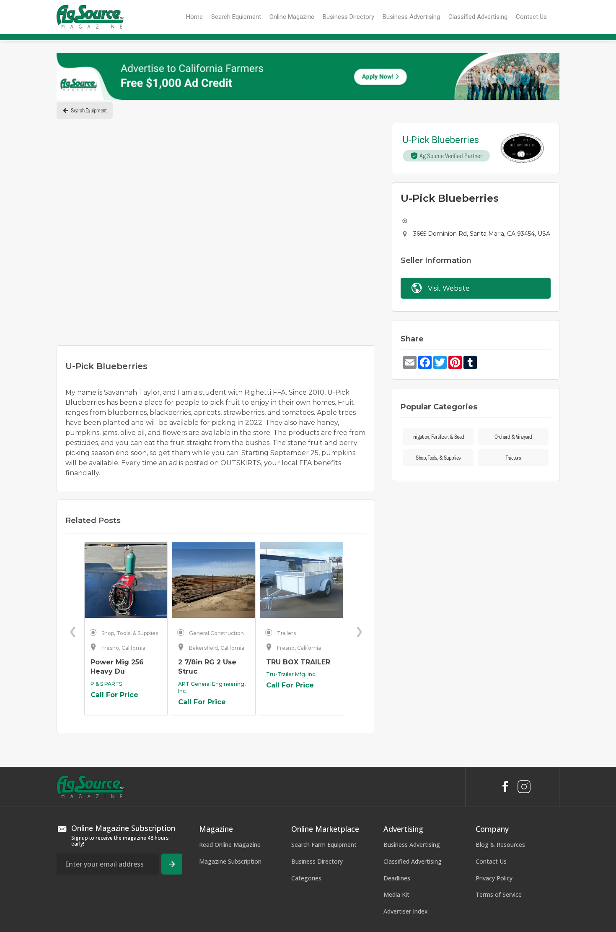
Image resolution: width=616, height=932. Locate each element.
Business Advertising (411, 688)
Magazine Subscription (230, 705)
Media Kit (396, 738)
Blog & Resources (500, 688)
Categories (306, 721)
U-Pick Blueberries (441, 140)
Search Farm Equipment (324, 688)
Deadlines (396, 721)
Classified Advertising (412, 705)
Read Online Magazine (230, 688)
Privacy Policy (494, 721)
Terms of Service (499, 738)
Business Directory (317, 705)
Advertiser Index (405, 754)
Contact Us (491, 705)
